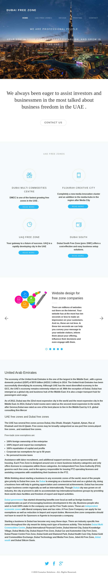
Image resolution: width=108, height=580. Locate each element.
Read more (29, 207)
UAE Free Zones (43, 18)
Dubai (42, 481)
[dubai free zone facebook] (54, 564)
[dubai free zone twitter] (47, 564)
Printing (77, 18)
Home (25, 18)
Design (62, 18)
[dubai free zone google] (61, 564)
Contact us (53, 122)
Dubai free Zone (21, 10)
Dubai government (14, 500)
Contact (93, 18)
